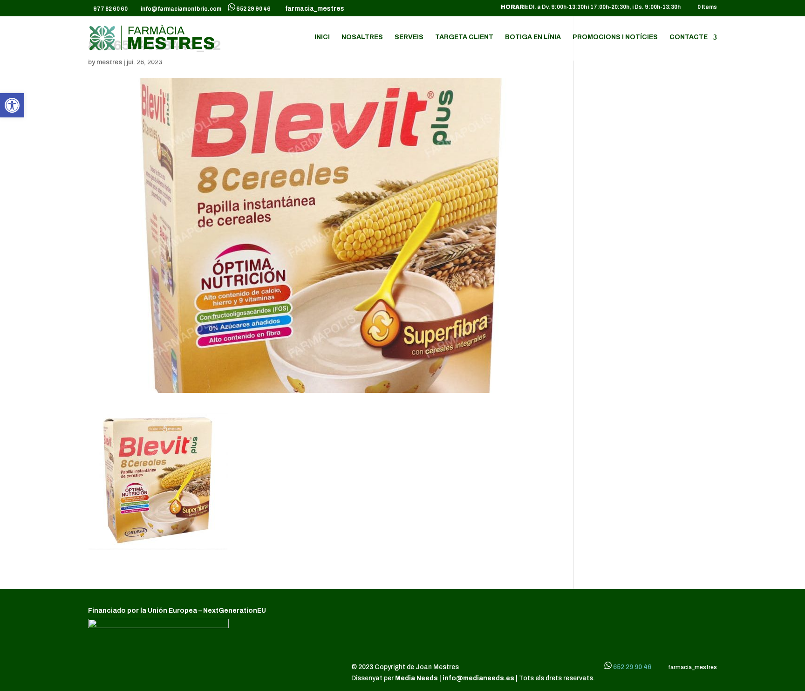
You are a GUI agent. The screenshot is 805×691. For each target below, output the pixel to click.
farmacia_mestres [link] (313, 9)
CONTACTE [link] (688, 37)
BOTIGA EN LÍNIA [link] (533, 37)
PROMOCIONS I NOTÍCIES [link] (615, 37)
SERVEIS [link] (409, 37)
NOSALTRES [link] (362, 37)
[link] (12, 105)
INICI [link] (322, 37)
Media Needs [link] (417, 678)
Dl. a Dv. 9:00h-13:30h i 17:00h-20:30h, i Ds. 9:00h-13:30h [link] (591, 7)
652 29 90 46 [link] (253, 9)
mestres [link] (109, 62)
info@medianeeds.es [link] (478, 678)
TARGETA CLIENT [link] (464, 37)
